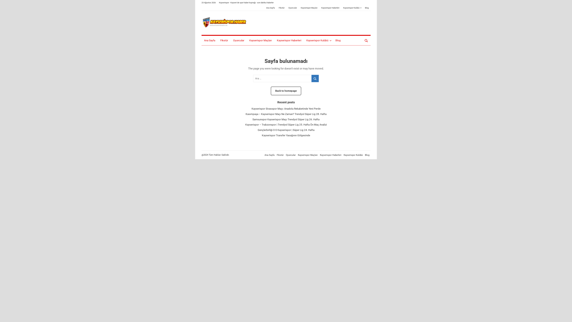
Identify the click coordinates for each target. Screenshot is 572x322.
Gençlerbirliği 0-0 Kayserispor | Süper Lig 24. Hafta (286, 130)
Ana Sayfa (270, 8)
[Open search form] (366, 40)
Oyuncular (292, 8)
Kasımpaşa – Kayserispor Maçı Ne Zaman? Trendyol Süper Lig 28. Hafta (286, 114)
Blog (367, 8)
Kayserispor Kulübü (351, 8)
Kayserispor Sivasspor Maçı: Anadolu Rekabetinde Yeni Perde (286, 108)
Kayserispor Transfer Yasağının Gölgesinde (286, 135)
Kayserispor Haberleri (330, 8)
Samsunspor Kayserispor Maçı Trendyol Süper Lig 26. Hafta (286, 119)
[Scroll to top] (566, 316)
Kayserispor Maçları (309, 8)
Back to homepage (286, 90)
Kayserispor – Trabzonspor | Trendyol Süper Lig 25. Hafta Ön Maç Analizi (286, 124)
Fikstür (282, 8)
